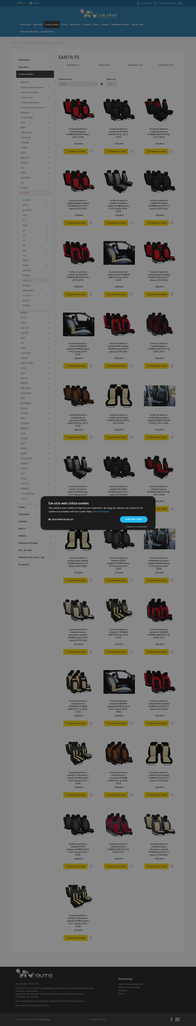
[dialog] (98, 513)
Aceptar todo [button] (133, 519)
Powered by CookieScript (137, 527)
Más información (101, 511)
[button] (60, 519)
